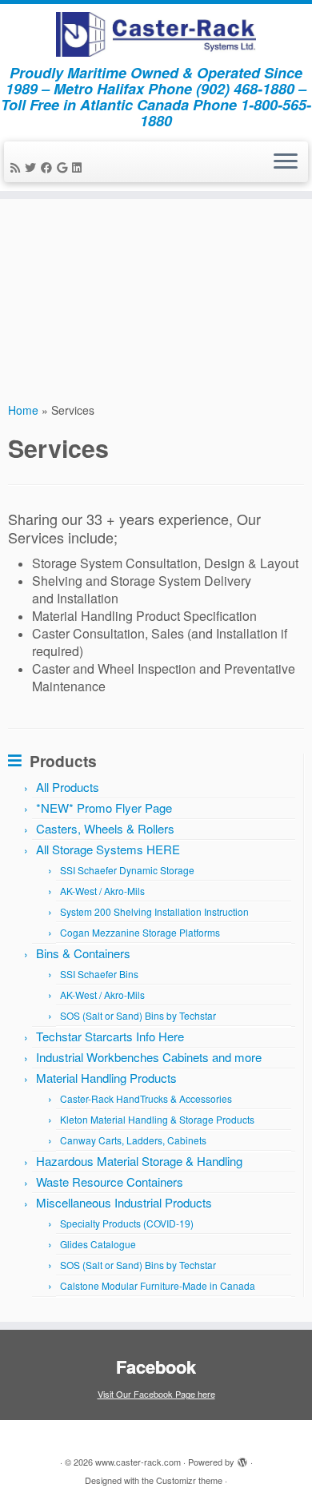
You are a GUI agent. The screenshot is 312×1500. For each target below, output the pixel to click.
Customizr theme (189, 1480)
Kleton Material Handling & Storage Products (157, 1119)
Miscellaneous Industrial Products (124, 1202)
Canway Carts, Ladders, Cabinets (133, 1140)
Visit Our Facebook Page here (156, 1393)
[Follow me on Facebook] (49, 167)
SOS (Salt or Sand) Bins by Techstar (138, 1015)
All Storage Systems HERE (108, 849)
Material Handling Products (106, 1077)
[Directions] (64, 167)
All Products (67, 786)
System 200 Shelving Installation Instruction (154, 911)
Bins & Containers (83, 953)
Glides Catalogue (98, 1244)
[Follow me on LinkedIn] (79, 167)
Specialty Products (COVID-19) (127, 1223)
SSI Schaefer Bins (99, 974)
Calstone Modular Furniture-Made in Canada (157, 1285)
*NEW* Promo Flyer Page (104, 807)
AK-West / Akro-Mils (102, 890)
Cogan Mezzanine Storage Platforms (140, 932)
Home (23, 410)
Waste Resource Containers (109, 1181)
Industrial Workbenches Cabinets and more (149, 1056)
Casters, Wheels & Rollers (105, 828)
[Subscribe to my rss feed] (17, 167)
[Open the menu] (286, 162)
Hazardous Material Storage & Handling (139, 1160)
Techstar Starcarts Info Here (110, 1036)
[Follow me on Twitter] (33, 167)
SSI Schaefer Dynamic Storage (127, 870)
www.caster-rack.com (138, 1461)
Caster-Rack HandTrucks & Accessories (146, 1098)
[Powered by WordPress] (242, 1463)
